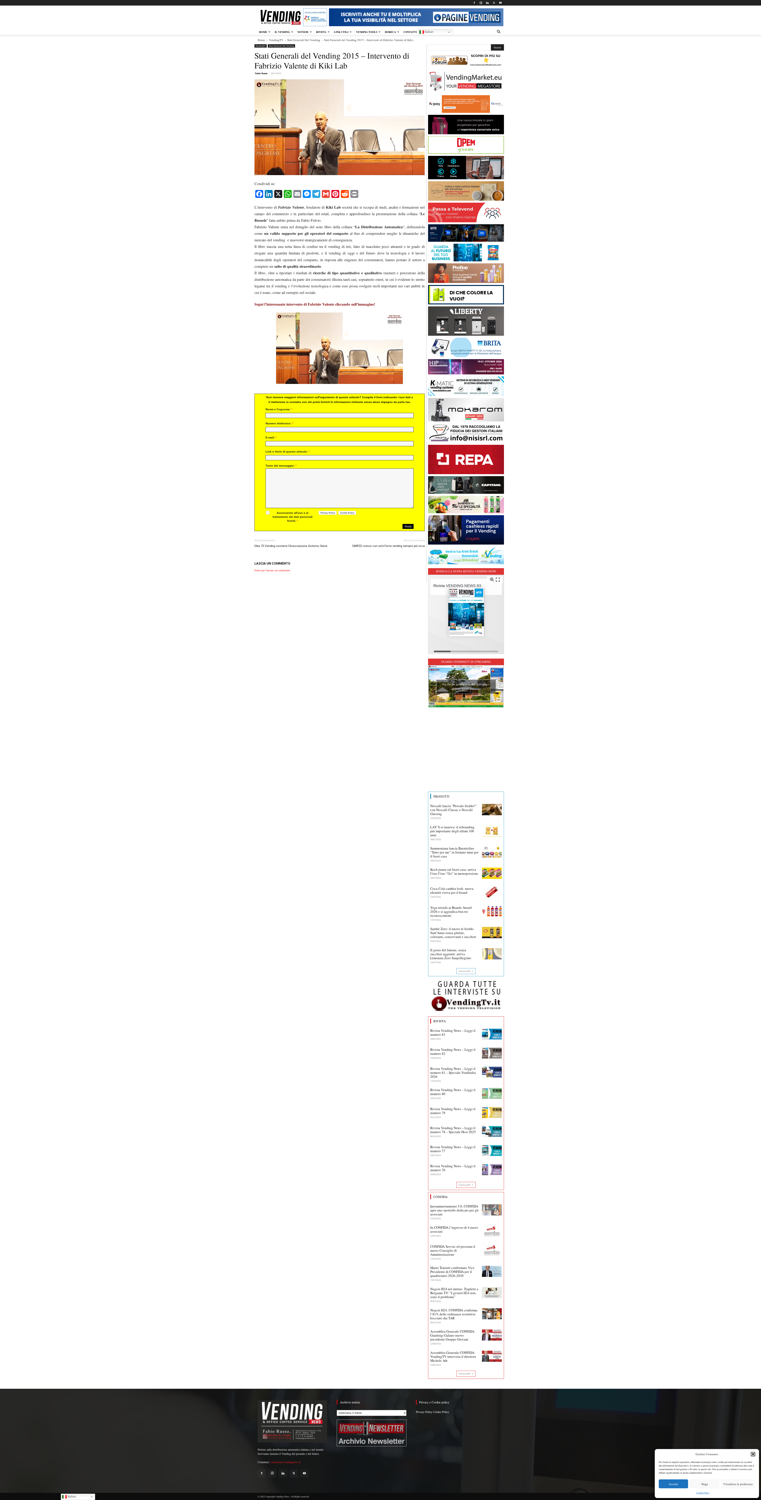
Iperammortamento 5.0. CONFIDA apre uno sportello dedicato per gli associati (454, 1210)
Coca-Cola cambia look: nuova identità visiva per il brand (451, 890)
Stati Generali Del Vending (303, 40)
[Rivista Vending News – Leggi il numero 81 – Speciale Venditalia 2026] (492, 1072)
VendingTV (276, 40)
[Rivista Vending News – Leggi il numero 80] (492, 1093)
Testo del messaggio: (281, 465)
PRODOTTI (441, 796)
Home (261, 40)
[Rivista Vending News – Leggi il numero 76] (492, 1169)
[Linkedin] (487, 3)
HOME (263, 32)
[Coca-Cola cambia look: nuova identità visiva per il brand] (492, 892)
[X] (494, 3)
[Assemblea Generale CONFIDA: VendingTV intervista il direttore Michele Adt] (492, 1356)
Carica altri (465, 971)
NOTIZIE (303, 32)
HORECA (390, 32)
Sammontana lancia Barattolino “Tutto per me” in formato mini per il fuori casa (454, 852)
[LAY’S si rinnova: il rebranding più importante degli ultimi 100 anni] (492, 830)
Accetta (673, 1484)
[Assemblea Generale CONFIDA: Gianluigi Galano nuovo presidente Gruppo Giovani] (492, 1335)
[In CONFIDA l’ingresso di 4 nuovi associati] (492, 1231)
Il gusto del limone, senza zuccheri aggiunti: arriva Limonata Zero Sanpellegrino (450, 954)
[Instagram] (481, 3)
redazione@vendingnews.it (286, 1462)
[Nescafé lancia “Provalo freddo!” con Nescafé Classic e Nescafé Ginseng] (492, 809)
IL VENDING (282, 32)
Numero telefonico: (279, 423)
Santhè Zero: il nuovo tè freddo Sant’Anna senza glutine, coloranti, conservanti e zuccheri (453, 932)
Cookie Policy (702, 1492)
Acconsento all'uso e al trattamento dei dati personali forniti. (292, 516)
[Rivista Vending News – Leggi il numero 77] (492, 1150)
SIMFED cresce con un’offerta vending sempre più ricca (388, 546)
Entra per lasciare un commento (272, 570)
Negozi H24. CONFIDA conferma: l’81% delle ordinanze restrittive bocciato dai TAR (454, 1314)
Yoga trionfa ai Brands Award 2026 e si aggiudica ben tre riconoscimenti (451, 911)
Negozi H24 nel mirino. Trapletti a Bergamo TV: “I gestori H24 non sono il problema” (454, 1293)
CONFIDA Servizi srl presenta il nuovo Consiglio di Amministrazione (452, 1250)
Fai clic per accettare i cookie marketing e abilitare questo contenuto (466, 686)
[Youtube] (500, 3)
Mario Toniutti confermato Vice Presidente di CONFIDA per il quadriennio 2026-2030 (452, 1271)
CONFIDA (440, 1197)
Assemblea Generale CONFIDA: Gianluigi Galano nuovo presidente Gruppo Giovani (452, 1335)
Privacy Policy (424, 1412)
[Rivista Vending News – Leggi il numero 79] (492, 1112)
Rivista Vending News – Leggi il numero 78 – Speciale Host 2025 (453, 1130)
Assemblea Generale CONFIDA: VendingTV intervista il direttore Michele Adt (453, 1356)
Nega (704, 1484)
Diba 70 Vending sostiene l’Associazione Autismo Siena (290, 546)
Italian (428, 32)
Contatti (410, 32)
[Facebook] (474, 3)
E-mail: (271, 437)
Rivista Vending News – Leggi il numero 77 (452, 1149)
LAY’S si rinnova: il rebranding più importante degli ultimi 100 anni (452, 831)
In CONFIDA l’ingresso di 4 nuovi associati (454, 1229)
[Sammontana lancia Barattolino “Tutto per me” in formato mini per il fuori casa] (492, 851)
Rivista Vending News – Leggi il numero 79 (452, 1111)
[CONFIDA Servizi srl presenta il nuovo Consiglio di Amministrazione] (492, 1250)
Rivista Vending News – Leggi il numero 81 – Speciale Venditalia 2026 (453, 1072)
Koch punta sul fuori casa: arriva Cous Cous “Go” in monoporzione (454, 871)
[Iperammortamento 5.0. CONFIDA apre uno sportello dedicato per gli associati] (492, 1209)
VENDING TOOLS (366, 32)
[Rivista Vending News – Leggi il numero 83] (492, 1034)
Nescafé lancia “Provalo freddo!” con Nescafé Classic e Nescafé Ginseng (453, 810)
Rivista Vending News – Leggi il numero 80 (452, 1092)
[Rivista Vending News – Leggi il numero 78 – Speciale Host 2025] (492, 1131)
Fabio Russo (261, 73)
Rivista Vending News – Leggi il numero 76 (452, 1168)
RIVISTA (321, 32)
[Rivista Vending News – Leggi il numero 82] (492, 1053)
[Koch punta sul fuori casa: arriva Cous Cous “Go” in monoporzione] (492, 873)
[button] (753, 1454)
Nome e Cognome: (279, 409)
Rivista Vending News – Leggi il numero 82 (452, 1051)
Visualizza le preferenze (738, 1484)
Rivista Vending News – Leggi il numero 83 (452, 1032)
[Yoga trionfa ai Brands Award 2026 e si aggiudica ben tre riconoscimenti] (492, 911)
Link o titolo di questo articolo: (288, 451)
